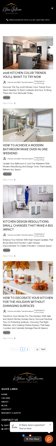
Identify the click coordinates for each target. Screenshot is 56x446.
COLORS (5, 398)
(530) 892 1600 (43, 20)
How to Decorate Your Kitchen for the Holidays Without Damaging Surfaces (28, 302)
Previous (15, 349)
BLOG (4, 406)
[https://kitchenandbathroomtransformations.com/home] (12, 8)
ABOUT (5, 402)
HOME (4, 394)
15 (37, 349)
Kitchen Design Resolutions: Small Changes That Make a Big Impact (28, 225)
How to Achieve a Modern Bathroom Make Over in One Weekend (25, 149)
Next (43, 349)
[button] (52, 8)
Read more (8, 103)
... (32, 349)
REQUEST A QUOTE (11, 413)
